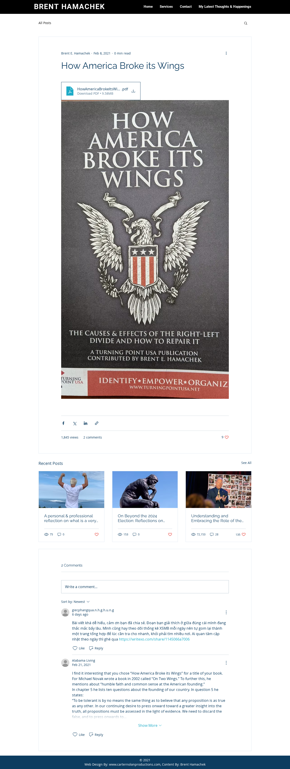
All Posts (45, 23)
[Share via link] (96, 423)
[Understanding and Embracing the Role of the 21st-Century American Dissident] (218, 489)
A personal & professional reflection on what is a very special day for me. (70, 518)
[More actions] (226, 53)
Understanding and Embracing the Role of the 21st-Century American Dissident (216, 518)
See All (246, 463)
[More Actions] (226, 612)
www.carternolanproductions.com (134, 764)
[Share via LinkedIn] (85, 423)
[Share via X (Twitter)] (74, 423)
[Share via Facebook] (63, 423)
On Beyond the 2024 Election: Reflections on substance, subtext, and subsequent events (140, 518)
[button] (166, 6)
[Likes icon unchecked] (75, 648)
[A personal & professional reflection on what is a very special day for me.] (71, 489)
